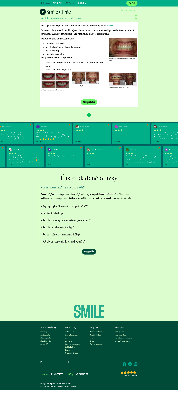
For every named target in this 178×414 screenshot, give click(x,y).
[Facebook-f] (124, 364)
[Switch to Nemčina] (130, 10)
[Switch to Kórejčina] (135, 10)
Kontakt (78, 18)
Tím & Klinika (44, 18)
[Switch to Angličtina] (126, 10)
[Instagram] (130, 364)
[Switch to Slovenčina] (122, 10)
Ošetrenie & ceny (57, 18)
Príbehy (71, 18)
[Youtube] (135, 364)
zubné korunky (111, 26)
